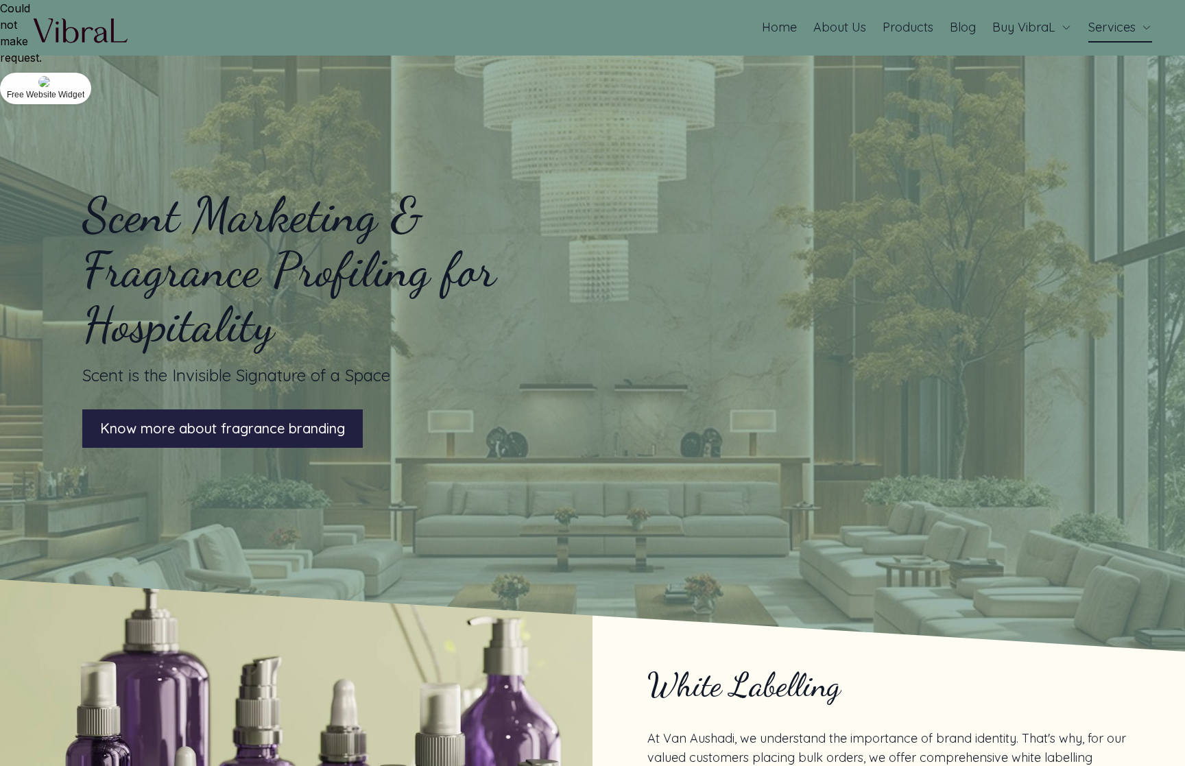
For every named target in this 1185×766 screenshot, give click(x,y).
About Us (839, 27)
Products (908, 27)
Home (779, 27)
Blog (963, 27)
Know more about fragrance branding (222, 428)
